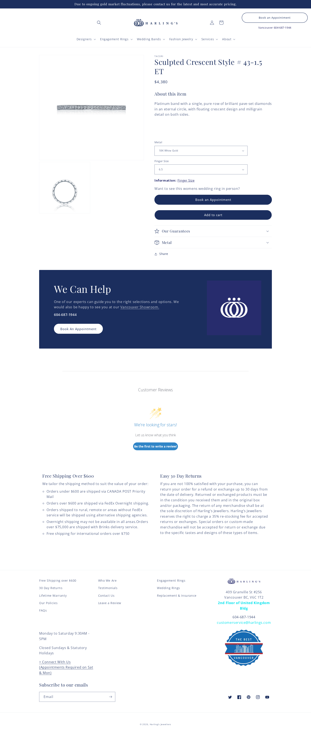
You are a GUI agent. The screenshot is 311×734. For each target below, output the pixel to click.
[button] (99, 22)
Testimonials (108, 588)
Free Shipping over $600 (57, 580)
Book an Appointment (275, 17)
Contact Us (106, 596)
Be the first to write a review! (155, 446)
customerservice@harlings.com (244, 622)
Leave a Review (109, 603)
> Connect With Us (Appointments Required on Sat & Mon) (66, 667)
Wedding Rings (168, 588)
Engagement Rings (171, 580)
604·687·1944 (282, 27)
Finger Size (161, 161)
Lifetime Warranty (53, 596)
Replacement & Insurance (177, 596)
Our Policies (48, 603)
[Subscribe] (110, 697)
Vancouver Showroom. (139, 307)
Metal (158, 142)
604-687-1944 (244, 617)
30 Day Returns (50, 588)
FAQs (43, 610)
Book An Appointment (78, 329)
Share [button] (163, 254)
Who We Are (107, 580)
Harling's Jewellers (160, 724)
